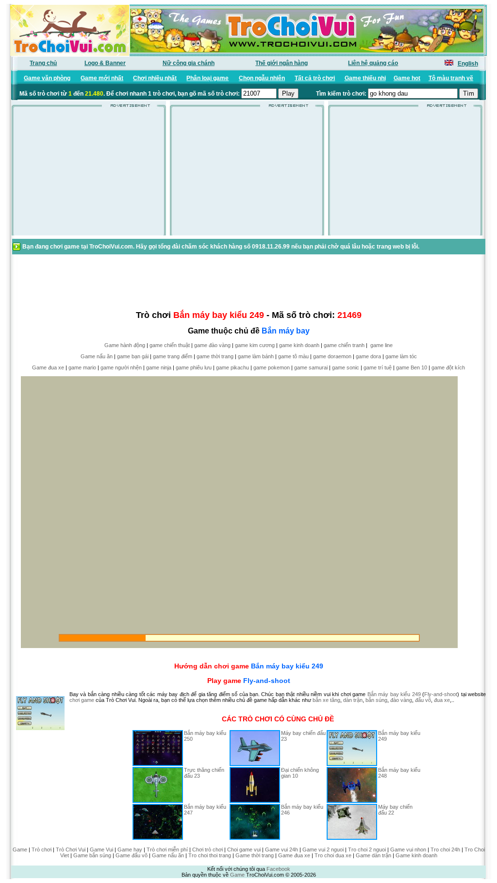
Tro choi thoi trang (209, 855)
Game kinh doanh (416, 855)
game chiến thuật (169, 345)
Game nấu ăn (97, 356)
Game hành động (124, 345)
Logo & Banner (105, 63)
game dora (368, 356)
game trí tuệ (378, 367)
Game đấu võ (132, 855)
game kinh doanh (299, 345)
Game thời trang (254, 855)
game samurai (311, 367)
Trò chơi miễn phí (167, 849)
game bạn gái (133, 356)
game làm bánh (256, 356)
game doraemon (332, 356)
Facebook (278, 869)
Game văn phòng (47, 78)
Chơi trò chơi (207, 849)
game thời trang (215, 356)
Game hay (129, 849)
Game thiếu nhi (365, 78)
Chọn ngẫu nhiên (262, 78)
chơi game (81, 700)
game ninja (158, 367)
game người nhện (121, 367)
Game (20, 849)
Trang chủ (43, 63)
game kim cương (255, 345)
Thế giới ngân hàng (281, 63)
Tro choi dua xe (333, 855)
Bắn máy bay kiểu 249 (287, 666)
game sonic (345, 367)
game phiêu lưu (194, 367)
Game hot (407, 78)
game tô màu (293, 356)
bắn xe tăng (326, 700)
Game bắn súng (92, 855)
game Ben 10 (411, 367)
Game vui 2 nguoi (323, 849)
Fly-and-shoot (266, 680)
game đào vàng (212, 345)
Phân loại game (207, 78)
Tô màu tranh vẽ (451, 78)
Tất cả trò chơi (315, 78)
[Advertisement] (89, 174)
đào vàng (401, 700)
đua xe (442, 700)
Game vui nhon (408, 849)
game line (381, 345)
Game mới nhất (102, 78)
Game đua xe (48, 367)
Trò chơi (41, 849)
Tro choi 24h (445, 849)
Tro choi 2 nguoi (367, 849)
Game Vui (101, 849)
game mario (82, 367)
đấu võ (423, 700)
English (468, 63)
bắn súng (376, 700)
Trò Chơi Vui (70, 849)
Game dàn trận (373, 855)
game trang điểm (172, 356)
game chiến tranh (344, 345)
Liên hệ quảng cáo (373, 63)
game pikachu (232, 367)
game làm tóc (401, 356)
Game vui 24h (281, 849)
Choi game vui (244, 849)
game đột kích (448, 367)
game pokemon (271, 367)
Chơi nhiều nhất (155, 78)
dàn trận (353, 700)
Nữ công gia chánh (189, 63)
